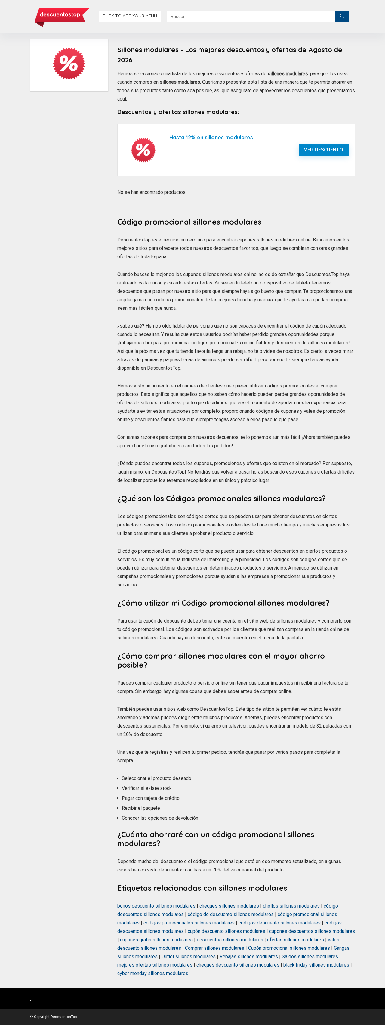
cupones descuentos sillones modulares (312, 931)
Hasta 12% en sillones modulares (211, 137)
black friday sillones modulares (316, 965)
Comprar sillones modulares (214, 948)
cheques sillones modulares (229, 906)
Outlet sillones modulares (189, 956)
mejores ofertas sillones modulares (154, 965)
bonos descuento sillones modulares (156, 906)
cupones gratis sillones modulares (156, 940)
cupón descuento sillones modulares (226, 931)
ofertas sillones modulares (295, 940)
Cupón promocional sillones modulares (289, 948)
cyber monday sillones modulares (152, 973)
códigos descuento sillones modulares (280, 923)
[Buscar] (342, 16)
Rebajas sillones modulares (249, 956)
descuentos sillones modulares (230, 940)
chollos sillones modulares (291, 906)
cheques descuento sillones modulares (237, 965)
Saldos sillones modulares (310, 956)
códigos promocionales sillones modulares (189, 923)
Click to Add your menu (129, 15)
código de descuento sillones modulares (231, 914)
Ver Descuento (323, 150)
